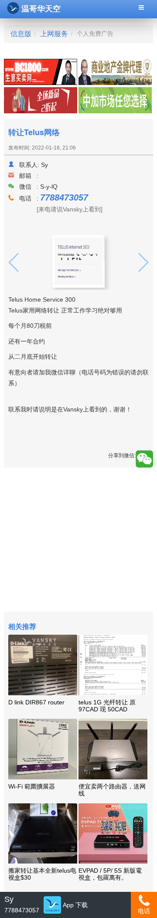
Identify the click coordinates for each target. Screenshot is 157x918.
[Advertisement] (78, 541)
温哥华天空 (41, 8)
